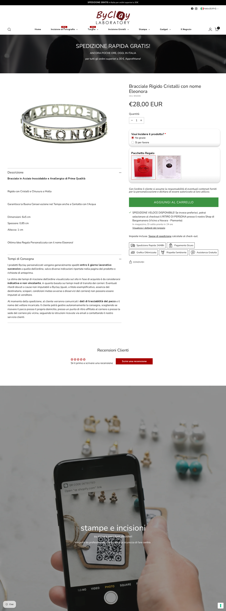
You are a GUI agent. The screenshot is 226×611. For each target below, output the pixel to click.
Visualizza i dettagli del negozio (148, 227)
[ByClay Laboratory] (113, 17)
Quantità (134, 114)
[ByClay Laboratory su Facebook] (192, 8)
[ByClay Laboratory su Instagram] (196, 8)
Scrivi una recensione (134, 361)
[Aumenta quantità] (141, 120)
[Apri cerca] (9, 29)
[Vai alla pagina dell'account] (210, 29)
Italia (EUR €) (210, 8)
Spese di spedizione (160, 236)
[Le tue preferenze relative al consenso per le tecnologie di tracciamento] (221, 606)
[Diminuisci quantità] (132, 120)
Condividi (138, 262)
